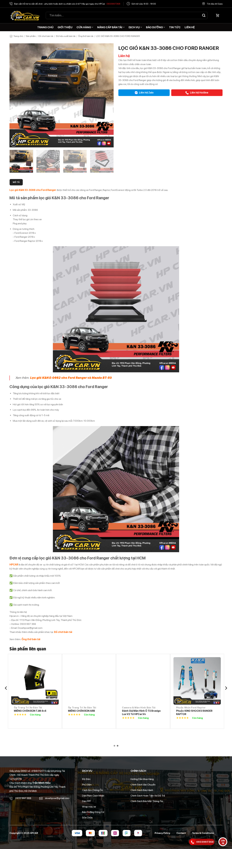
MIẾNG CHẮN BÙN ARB (81, 710)
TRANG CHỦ (45, 27)
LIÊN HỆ (190, 27)
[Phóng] (14, 144)
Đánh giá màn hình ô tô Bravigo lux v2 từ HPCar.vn (141, 712)
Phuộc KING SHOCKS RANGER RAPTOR (194, 712)
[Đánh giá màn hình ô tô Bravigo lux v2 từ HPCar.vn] (143, 681)
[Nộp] (203, 15)
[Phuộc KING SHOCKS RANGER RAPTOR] (197, 681)
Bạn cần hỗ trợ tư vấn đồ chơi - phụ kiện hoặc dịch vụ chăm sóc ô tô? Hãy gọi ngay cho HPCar (67, 4)
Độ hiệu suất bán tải (65, 36)
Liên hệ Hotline (199, 92)
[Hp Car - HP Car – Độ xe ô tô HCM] (25, 15)
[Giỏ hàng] (217, 15)
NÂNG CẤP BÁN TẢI (109, 27)
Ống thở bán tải (85, 36)
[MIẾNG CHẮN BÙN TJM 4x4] (35, 681)
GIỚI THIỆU (65, 27)
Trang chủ (18, 36)
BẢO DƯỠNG (154, 27)
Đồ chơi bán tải (45, 36)
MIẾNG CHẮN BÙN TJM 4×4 (30, 710)
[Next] (107, 95)
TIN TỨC (175, 27)
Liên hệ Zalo (146, 92)
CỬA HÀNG (84, 27)
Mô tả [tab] (16, 182)
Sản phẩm (31, 36)
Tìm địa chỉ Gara (215, 4)
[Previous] (15, 95)
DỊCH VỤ (134, 27)
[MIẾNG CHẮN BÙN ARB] (89, 681)
